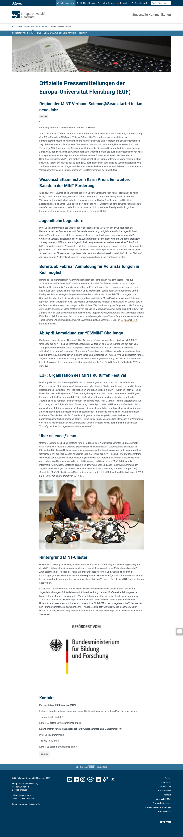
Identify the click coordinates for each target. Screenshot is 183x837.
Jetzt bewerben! (67, 3)
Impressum (166, 782)
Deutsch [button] (124, 3)
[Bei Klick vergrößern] (91, 514)
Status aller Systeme (162, 803)
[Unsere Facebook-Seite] (76, 779)
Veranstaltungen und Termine (60, 33)
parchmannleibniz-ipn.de (63, 746)
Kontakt (83, 33)
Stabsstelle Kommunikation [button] (32, 27)
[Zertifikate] (105, 779)
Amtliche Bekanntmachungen (158, 807)
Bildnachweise (164, 811)
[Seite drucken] (77, 767)
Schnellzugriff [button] (141, 3)
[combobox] (161, 3)
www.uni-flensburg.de (30, 804)
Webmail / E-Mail (163, 799)
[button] (13, 26)
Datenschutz (165, 786)
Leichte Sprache (108, 3)
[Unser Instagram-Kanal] (82, 779)
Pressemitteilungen (22, 33)
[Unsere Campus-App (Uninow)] (90, 779)
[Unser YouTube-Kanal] (69, 779)
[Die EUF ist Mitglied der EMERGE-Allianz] (113, 779)
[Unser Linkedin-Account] (98, 779)
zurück (44, 754)
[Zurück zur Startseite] (29, 15)
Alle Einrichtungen (88, 3)
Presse (168, 778)
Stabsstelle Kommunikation (151, 14)
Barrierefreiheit (164, 790)
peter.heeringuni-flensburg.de (65, 723)
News (38, 33)
